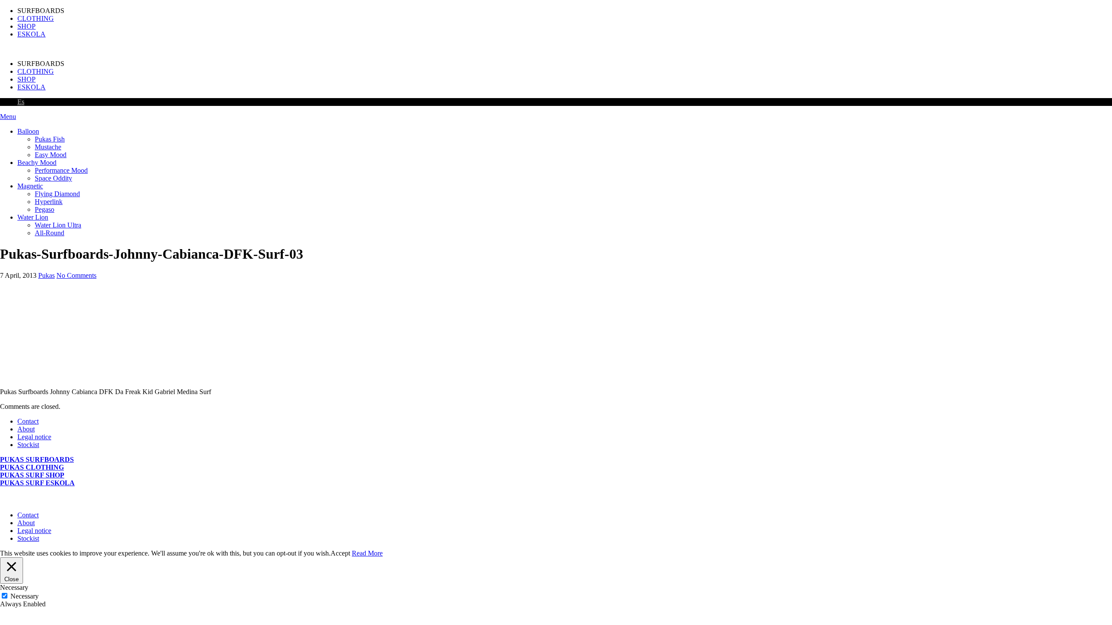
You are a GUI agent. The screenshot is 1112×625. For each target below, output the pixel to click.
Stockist (28, 444)
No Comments (76, 275)
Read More (367, 553)
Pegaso (44, 209)
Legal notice (34, 437)
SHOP (26, 26)
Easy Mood (50, 154)
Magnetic (30, 186)
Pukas (46, 275)
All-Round (49, 233)
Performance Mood (61, 170)
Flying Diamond (57, 193)
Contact (28, 421)
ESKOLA (31, 34)
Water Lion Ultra (58, 225)
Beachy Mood (36, 162)
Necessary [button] (14, 587)
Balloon (28, 131)
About (26, 429)
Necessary (24, 596)
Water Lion (32, 217)
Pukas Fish (50, 139)
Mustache (48, 147)
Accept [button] (340, 553)
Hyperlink (49, 201)
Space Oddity (53, 178)
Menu (8, 116)
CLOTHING (35, 18)
